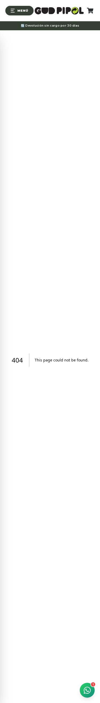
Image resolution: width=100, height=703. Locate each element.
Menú (22, 10)
